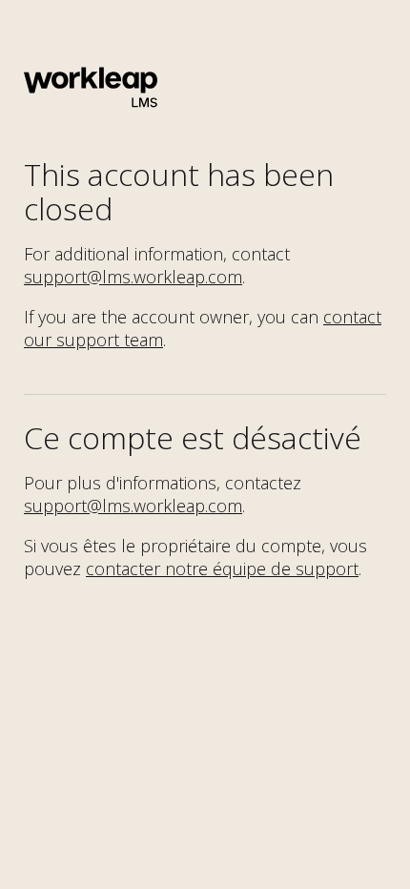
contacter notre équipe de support (222, 568)
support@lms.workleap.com (133, 276)
